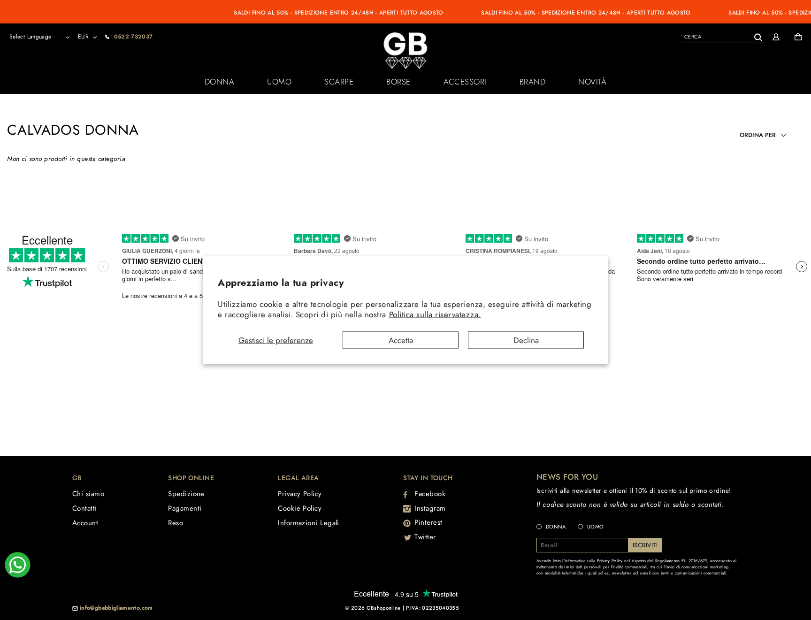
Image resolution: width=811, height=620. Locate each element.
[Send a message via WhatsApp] (18, 565)
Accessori (465, 81)
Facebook (429, 494)
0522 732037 (133, 36)
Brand (533, 81)
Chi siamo (88, 494)
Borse (398, 81)
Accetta (401, 340)
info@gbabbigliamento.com (116, 608)
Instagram (430, 508)
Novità (592, 81)
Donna (220, 81)
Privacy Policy (299, 494)
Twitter (425, 537)
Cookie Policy (299, 508)
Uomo (279, 81)
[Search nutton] (757, 35)
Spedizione (186, 494)
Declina (526, 340)
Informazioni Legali (308, 523)
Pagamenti (184, 508)
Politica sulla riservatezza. (435, 314)
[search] (723, 36)
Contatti (84, 508)
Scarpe (338, 81)
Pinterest (428, 522)
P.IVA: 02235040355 (432, 608)
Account (85, 523)
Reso (175, 523)
